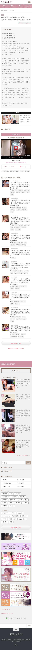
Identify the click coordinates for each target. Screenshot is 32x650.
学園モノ (21, 271)
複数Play (12, 244)
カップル (20, 513)
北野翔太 (14, 497)
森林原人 (5, 505)
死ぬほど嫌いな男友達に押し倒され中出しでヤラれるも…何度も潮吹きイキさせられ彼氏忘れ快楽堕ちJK (23, 413)
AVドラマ (24, 207)
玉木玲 (4, 503)
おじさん (13, 192)
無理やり (18, 192)
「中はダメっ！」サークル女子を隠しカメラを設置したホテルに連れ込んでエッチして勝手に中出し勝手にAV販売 (20, 281)
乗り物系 (21, 225)
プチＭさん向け (7, 483)
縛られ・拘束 (12, 519)
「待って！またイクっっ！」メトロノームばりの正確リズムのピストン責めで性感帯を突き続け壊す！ (20, 296)
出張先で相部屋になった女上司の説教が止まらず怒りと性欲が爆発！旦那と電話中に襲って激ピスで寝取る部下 (20, 312)
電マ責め (5, 522)
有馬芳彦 (5, 494)
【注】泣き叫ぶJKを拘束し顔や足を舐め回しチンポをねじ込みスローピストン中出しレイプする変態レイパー (23, 383)
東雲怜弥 (19, 207)
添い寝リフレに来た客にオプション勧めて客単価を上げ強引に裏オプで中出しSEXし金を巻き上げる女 (20, 253)
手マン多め (17, 229)
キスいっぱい (6, 516)
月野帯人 (11, 503)
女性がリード (20, 486)
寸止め (4, 519)
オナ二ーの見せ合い (23, 273)
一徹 (11, 494)
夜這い (23, 192)
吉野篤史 (18, 334)
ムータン (25, 503)
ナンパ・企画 (15, 286)
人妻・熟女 (26, 190)
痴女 (25, 242)
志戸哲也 (5, 500)
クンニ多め (20, 336)
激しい (17, 171)
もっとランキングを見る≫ (24, 455)
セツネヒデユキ (15, 301)
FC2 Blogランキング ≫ (7, 613)
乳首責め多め (17, 227)
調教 (11, 522)
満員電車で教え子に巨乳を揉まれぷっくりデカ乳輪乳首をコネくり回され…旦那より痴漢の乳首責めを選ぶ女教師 (20, 220)
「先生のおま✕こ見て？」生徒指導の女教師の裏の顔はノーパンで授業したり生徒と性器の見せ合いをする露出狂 (20, 266)
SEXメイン (23, 301)
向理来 (18, 503)
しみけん (20, 500)
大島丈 (13, 207)
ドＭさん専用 (20, 483)
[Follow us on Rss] (16, 645)
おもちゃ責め (22, 519)
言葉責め (18, 244)
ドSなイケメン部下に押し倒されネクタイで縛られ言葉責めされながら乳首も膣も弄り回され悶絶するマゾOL (23, 444)
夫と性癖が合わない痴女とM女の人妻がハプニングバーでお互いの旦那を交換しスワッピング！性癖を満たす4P (20, 237)
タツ (13, 316)
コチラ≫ (25, 157)
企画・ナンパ (6, 486)
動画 (2, 10)
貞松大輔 (22, 497)
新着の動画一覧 (7, 467)
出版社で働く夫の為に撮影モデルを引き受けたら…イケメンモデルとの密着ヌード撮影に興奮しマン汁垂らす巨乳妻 (20, 202)
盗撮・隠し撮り (23, 286)
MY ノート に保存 (25, 23)
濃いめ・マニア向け (9, 10)
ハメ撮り (18, 209)
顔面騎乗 (24, 244)
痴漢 (12, 227)
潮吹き (28, 192)
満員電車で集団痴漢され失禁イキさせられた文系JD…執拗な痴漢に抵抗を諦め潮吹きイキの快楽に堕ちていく (23, 429)
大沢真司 (17, 494)
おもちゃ (24, 227)
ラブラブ (5, 480)
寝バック (27, 171)
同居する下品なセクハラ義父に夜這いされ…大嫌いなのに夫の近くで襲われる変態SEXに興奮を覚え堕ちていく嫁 (20, 185)
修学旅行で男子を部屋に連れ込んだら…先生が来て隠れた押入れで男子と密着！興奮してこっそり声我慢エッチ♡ (20, 329)
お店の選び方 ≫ (5, 609)
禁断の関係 (6, 171)
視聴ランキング (7, 471)
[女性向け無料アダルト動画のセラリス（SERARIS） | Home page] (8, 2)
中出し (12, 194)
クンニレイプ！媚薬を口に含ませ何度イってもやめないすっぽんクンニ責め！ (23, 397)
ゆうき (23, 316)
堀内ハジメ (18, 316)
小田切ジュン (6, 497)
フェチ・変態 (20, 480)
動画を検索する (15, 343)
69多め (21, 171)
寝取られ (12, 171)
